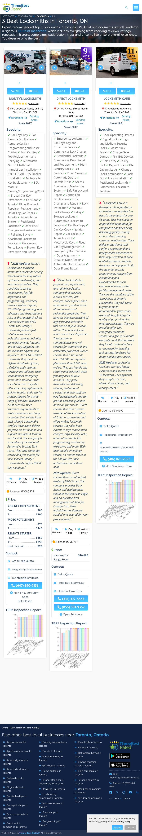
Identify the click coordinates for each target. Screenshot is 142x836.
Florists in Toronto (52, 751)
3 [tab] (24, 82)
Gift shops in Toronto (53, 765)
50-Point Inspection (32, 31)
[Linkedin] (137, 792)
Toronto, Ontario (92, 734)
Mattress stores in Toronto (51, 805)
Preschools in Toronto (89, 742)
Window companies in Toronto (88, 799)
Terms (126, 798)
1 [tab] (19, 82)
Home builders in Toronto (50, 772)
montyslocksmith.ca (25, 578)
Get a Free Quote (23, 561)
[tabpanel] (25, 69)
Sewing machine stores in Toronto (85, 763)
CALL (17, 91)
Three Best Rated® (29, 832)
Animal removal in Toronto (14, 744)
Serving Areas (34, 117)
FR (53, 16)
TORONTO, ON (25, 16)
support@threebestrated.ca (124, 777)
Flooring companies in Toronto (53, 744)
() (33, 103)
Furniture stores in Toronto (51, 758)
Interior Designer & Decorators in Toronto (51, 781)
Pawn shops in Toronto (48, 814)
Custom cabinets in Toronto (15, 816)
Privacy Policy (123, 821)
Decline (130, 827)
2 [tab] (22, 82)
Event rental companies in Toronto (15, 825)
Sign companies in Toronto (86, 772)
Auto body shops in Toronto (15, 762)
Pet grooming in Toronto (49, 823)
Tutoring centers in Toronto (86, 781)
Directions (17, 117)
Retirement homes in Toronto (87, 754)
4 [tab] (27, 82)
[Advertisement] (71, 699)
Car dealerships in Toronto (14, 798)
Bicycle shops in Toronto (13, 789)
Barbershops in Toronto (13, 780)
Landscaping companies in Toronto (51, 796)
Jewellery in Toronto (53, 788)
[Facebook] (110, 792)
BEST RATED (8, 16)
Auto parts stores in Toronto (15, 771)
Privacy (114, 798)
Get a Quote (65, 574)
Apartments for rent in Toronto (17, 753)
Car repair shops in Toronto (15, 807)
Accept (117, 827)
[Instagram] (123, 792)
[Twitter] (117, 792)
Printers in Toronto (87, 747)
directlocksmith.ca (70, 591)
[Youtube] (130, 792)
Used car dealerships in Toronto (87, 790)
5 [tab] (30, 82)
